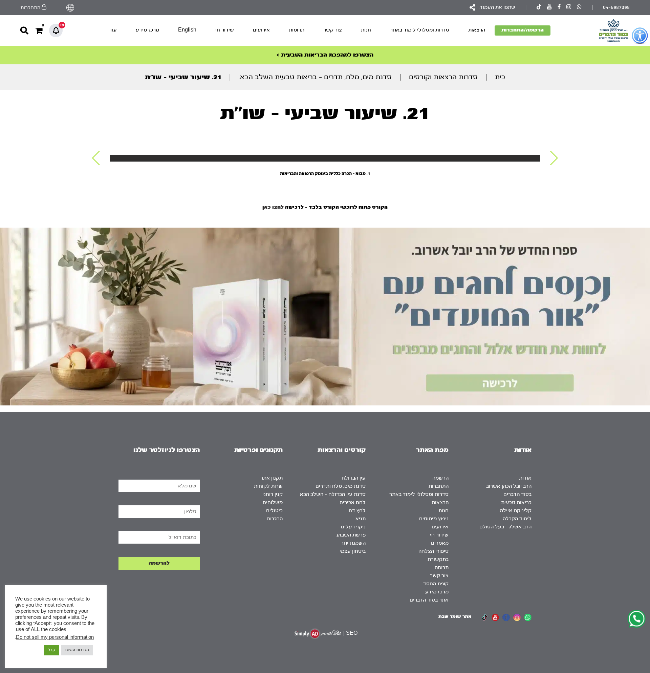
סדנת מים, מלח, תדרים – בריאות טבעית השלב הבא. (315, 77)
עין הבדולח (354, 478)
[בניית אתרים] (317, 633)
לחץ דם (357, 510)
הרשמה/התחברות (522, 30)
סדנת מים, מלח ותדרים (341, 486)
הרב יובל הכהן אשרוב (509, 486)
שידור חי (224, 30)
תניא (360, 519)
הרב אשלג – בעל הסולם (505, 527)
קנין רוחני (272, 494)
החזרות (275, 519)
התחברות (439, 486)
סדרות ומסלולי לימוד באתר (419, 30)
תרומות (296, 30)
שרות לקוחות (268, 486)
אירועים (261, 30)
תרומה (442, 567)
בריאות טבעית (516, 502)
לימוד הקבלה (517, 519)
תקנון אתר (271, 478)
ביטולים (274, 510)
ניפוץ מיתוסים (434, 519)
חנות (366, 30)
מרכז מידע (147, 30)
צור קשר (332, 30)
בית (500, 77)
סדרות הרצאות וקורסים (443, 77)
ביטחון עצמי (353, 551)
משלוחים (273, 502)
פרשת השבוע (351, 535)
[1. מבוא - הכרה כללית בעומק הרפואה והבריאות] (325, 158)
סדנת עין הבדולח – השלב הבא (333, 494)
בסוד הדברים (517, 494)
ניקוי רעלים (353, 527)
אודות (525, 478)
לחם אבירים (353, 502)
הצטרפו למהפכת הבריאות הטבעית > (325, 54)
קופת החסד (436, 584)
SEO (352, 633)
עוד (113, 30)
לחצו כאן (273, 207)
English (187, 30)
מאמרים (440, 543)
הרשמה (440, 478)
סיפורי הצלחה (433, 551)
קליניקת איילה (516, 510)
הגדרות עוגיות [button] (77, 650)
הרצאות (476, 30)
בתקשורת (438, 559)
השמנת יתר (353, 543)
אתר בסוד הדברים (429, 600)
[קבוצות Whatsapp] (579, 7)
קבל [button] (51, 650)
